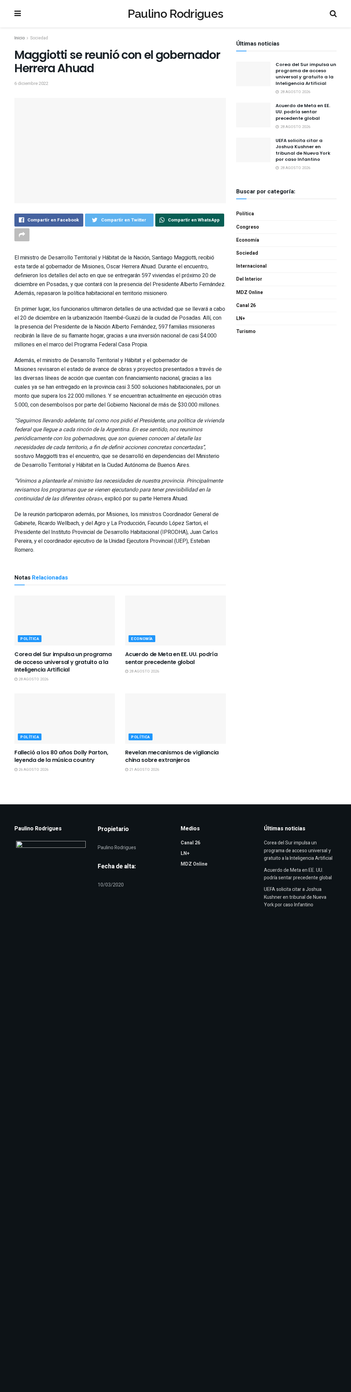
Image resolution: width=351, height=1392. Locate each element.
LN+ (240, 318)
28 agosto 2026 (32, 679)
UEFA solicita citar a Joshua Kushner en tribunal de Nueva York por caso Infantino (303, 150)
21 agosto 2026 (143, 769)
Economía (142, 639)
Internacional (251, 266)
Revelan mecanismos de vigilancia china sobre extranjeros (172, 756)
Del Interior (249, 279)
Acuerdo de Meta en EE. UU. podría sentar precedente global (171, 658)
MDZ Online (249, 292)
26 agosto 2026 (32, 769)
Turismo (246, 331)
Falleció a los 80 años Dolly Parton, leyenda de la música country (61, 756)
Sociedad (39, 38)
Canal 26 (246, 305)
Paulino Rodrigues (175, 14)
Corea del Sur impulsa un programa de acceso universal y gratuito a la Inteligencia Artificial (62, 662)
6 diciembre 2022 (31, 83)
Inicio (19, 38)
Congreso (247, 227)
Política (29, 639)
